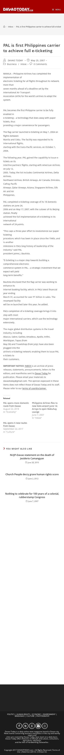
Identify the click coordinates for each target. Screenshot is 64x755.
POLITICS (11, 714)
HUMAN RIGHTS (23, 714)
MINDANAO (20, 716)
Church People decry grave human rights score (32, 474)
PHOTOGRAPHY (42, 716)
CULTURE (30, 716)
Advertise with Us (29, 752)
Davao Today (41, 373)
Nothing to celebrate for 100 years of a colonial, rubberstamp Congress (32, 495)
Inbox (23, 64)
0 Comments (40, 64)
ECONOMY (36, 714)
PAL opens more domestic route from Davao (16, 404)
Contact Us (42, 752)
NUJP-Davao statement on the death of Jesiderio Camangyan (32, 456)
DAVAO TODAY (15, 60)
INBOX (28, 365)
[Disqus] (32, 548)
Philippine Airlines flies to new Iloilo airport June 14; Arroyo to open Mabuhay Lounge (45, 407)
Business (12, 64)
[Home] (4, 26)
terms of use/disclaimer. (34, 388)
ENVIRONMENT (49, 714)
